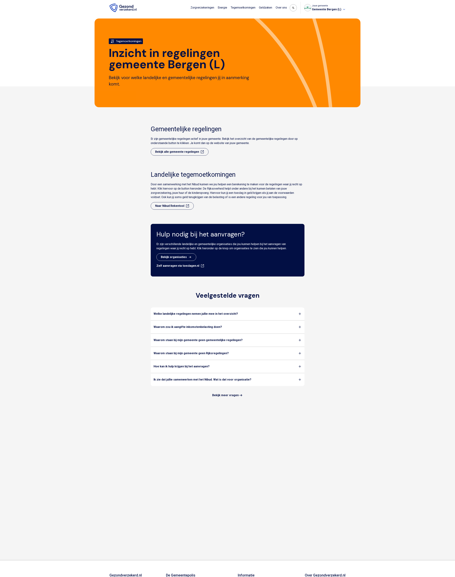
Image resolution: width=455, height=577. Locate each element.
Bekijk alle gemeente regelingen (177, 151)
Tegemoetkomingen (243, 7)
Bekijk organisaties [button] (174, 257)
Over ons (281, 7)
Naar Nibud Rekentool (169, 206)
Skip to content (17, 3)
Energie (222, 7)
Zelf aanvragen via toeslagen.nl (177, 265)
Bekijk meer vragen (225, 395)
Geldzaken (265, 7)
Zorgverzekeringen (202, 7)
